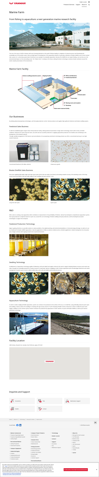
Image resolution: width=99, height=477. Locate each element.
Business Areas (76, 438)
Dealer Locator (83, 2)
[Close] (96, 469)
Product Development (15, 457)
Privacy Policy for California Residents (12, 473)
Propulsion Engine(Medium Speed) (18, 437)
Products (12, 453)
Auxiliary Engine (14, 438)
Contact (54, 439)
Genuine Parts (35, 439)
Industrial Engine (15, 451)
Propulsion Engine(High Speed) (17, 435)
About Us (16, 419)
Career (74, 452)
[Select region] (89, 2)
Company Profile (76, 440)
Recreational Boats (36, 460)
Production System (14, 459)
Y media (74, 449)
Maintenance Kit (34, 443)
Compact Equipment (16, 448)
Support (54, 441)
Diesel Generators (35, 435)
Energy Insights (34, 454)
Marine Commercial (16, 433)
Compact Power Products (37, 433)
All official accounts (85, 425)
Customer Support (35, 457)
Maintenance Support (56, 447)
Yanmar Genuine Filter (35, 442)
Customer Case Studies (36, 452)
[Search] (89, 5)
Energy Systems (35, 446)
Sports (74, 446)
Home (10, 419)
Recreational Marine (16, 441)
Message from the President (78, 435)
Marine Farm (39, 419)
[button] (49, 361)
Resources (33, 456)
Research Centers (31, 419)
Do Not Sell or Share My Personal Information (75, 469)
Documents (54, 443)
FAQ (53, 445)
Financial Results (76, 448)
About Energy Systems (36, 448)
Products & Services (35, 450)
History (74, 442)
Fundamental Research (15, 455)
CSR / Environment (76, 444)
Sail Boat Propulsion (15, 443)
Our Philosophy (76, 437)
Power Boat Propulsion (15, 445)
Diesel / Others (34, 437)
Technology (22, 419)
